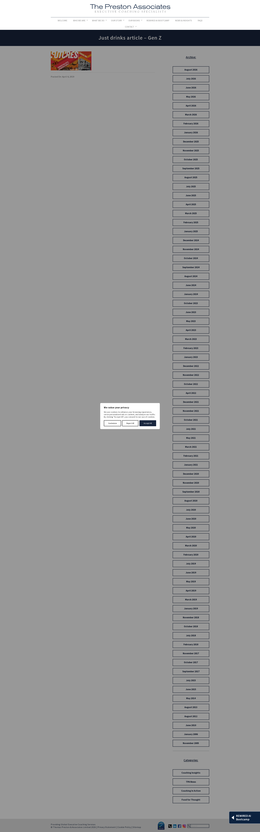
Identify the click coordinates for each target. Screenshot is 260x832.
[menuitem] (62, 20)
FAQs (200, 20)
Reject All (130, 423)
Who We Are (79, 20)
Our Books (134, 20)
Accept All (148, 423)
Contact (129, 26)
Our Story (116, 20)
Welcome (62, 20)
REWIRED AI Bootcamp (158, 20)
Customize (112, 423)
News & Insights (183, 20)
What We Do (98, 20)
